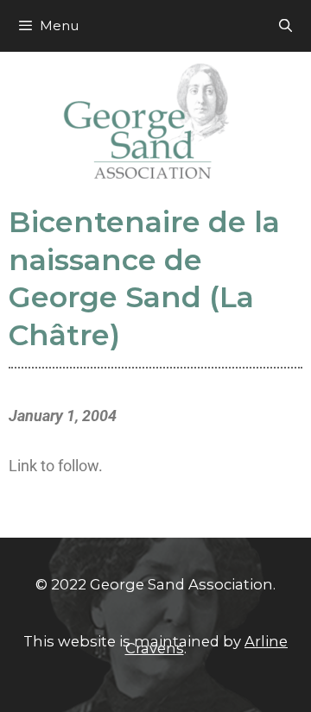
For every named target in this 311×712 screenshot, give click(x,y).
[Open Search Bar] (285, 26)
